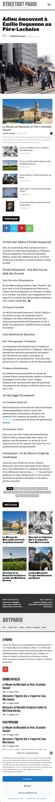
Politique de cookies (15, 798)
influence (7, 419)
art (33, 472)
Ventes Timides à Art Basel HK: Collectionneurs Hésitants (40, 604)
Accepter (27, 779)
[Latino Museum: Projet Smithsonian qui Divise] (41, 559)
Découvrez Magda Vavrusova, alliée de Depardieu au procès (12, 604)
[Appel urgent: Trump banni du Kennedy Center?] (10, 192)
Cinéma (7, 492)
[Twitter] (14, 228)
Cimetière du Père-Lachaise (34, 489)
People (47, 492)
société (34, 496)
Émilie (27, 492)
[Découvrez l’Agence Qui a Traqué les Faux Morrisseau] (41, 523)
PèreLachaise (22, 496)
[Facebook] (6, 228)
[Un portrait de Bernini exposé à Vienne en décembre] (10, 206)
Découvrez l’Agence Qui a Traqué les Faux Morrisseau (40, 540)
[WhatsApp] (29, 228)
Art (4, 122)
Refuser (27, 786)
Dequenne (17, 492)
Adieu (17, 489)
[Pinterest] (22, 228)
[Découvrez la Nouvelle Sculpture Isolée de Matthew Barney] (15, 559)
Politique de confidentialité (36, 798)
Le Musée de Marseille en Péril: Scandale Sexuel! (14, 540)
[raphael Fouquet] (5, 36)
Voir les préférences (27, 793)
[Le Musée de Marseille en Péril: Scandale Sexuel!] (15, 523)
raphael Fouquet (18, 36)
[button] (51, 753)
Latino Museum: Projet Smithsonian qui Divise (40, 575)
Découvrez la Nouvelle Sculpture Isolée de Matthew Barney (14, 577)
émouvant (37, 492)
